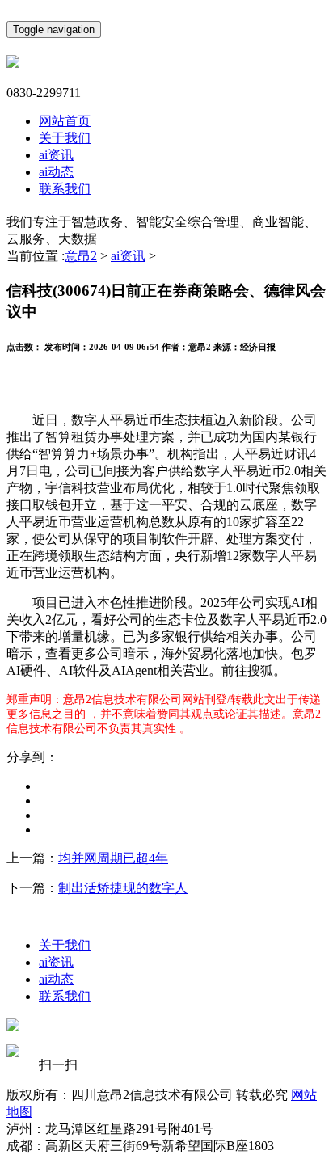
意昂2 (81, 256)
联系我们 (65, 189)
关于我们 (65, 138)
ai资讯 (56, 155)
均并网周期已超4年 (113, 858)
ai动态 (56, 172)
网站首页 (65, 121)
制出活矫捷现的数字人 (123, 888)
